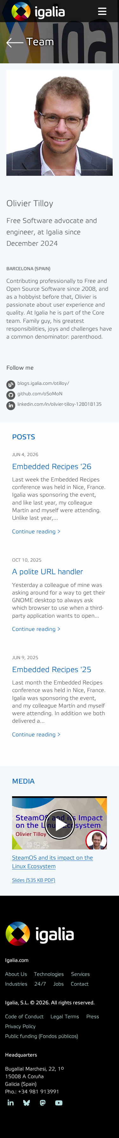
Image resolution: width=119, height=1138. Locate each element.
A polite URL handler (47, 572)
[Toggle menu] (97, 12)
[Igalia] (38, 11)
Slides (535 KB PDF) (33, 880)
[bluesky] (27, 1102)
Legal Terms (64, 1017)
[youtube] (59, 1102)
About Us (16, 974)
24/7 (40, 984)
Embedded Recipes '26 (51, 466)
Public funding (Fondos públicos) (41, 1036)
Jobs (58, 984)
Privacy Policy (20, 1026)
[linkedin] (10, 1102)
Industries (16, 984)
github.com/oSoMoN (40, 394)
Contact (80, 984)
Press (92, 1017)
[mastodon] (43, 1102)
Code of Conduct (24, 1017)
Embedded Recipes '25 (51, 669)
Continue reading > (36, 532)
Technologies (49, 974)
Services (80, 974)
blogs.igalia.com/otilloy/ (43, 383)
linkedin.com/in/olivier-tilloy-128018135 (59, 404)
